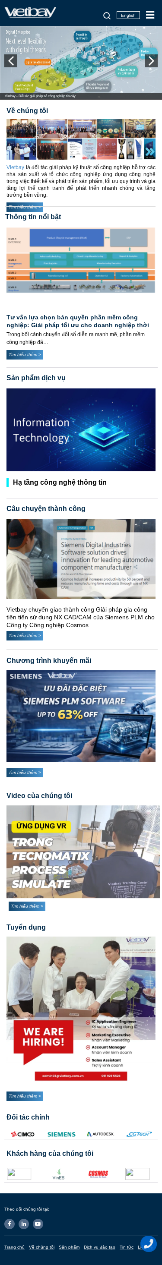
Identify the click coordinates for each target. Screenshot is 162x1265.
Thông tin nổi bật (33, 217)
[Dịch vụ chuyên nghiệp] (81, 429)
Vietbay (16, 167)
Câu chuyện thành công (46, 508)
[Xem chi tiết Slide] (81, 63)
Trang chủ (14, 1247)
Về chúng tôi (41, 1247)
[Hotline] (149, 1244)
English (128, 15)
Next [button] (151, 60)
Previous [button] (10, 60)
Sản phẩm (69, 1247)
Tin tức (126, 1247)
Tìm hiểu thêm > (25, 354)
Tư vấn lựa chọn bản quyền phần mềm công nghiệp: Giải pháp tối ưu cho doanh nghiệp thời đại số (77, 325)
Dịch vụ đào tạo (99, 1247)
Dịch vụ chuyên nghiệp (51, 482)
